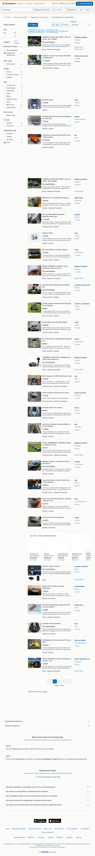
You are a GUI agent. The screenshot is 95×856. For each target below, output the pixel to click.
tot (14, 32)
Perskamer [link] (41, 837)
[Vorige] (50, 681)
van (5, 32)
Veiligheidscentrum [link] (39, 3)
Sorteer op (73, 21)
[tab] (55, 25)
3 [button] (63, 681)
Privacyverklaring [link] (72, 829)
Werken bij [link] (31, 837)
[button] (63, 3)
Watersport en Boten (35, 31)
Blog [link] (7, 829)
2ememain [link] (69, 837)
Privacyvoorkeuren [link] (47, 832)
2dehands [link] (59, 837)
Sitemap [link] (78, 837)
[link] (9, 3)
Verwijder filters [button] (63, 31)
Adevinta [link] (50, 837)
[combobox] (17, 9)
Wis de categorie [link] (16, 42)
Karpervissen (51, 31)
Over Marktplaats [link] (19, 837)
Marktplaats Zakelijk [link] (18, 829)
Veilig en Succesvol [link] (34, 829)
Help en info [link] (20, 3)
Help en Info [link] (48, 829)
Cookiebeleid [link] (85, 829)
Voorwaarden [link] (29, 3)
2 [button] (59, 681)
